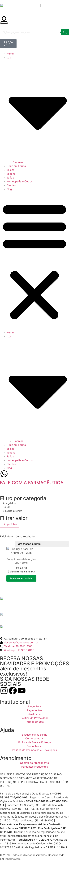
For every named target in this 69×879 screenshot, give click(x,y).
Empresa (18, 162)
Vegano (11, 173)
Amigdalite (9, 503)
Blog (9, 189)
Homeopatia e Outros (19, 181)
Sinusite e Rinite (12, 510)
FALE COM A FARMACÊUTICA (32, 482)
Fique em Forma (16, 166)
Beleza (10, 169)
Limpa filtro (10, 524)
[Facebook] (13, 691)
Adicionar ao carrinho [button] (21, 578)
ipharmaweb (12, 858)
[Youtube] (22, 691)
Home (10, 53)
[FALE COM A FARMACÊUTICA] (4, 474)
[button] (34, 261)
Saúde (10, 177)
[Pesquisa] (65, 32)
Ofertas (11, 185)
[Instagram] (4, 691)
